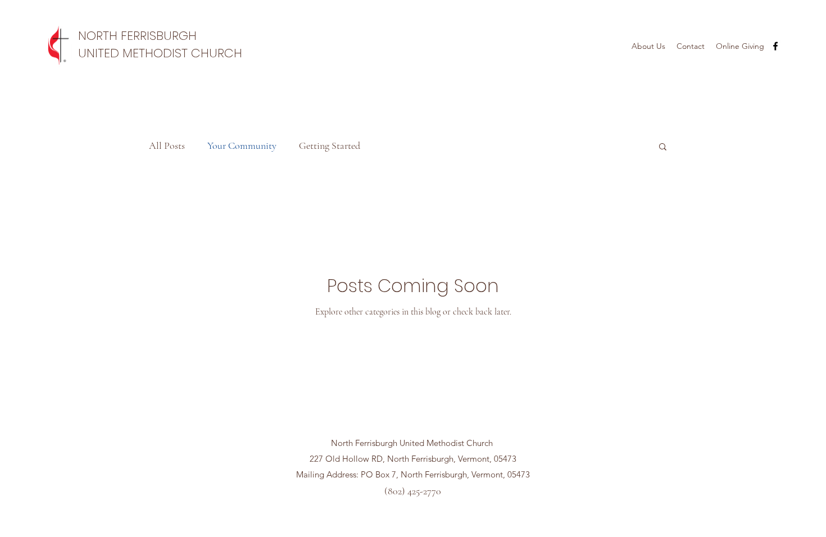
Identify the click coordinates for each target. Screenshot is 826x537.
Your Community (241, 145)
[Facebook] (775, 46)
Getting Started (329, 145)
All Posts (167, 145)
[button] (662, 147)
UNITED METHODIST (134, 53)
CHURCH (216, 53)
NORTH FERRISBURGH (137, 35)
